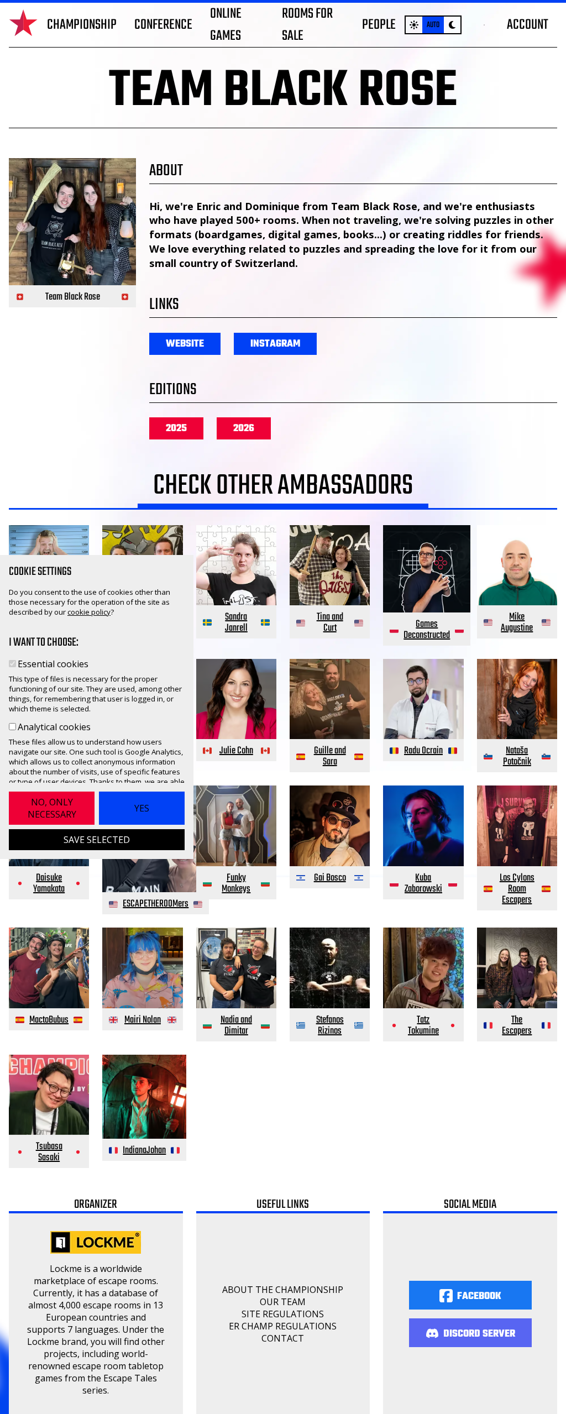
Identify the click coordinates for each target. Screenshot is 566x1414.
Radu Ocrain (423, 751)
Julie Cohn (236, 751)
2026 (243, 429)
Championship (82, 25)
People (379, 25)
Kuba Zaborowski (423, 883)
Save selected (97, 840)
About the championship (282, 1290)
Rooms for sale (307, 25)
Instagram (275, 344)
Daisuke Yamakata (49, 883)
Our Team (283, 1302)
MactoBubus (49, 1020)
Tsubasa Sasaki (49, 1152)
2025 (176, 429)
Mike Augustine (517, 622)
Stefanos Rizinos (330, 1025)
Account (527, 25)
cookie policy (89, 612)
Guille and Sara (330, 756)
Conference (163, 25)
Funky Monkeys (236, 883)
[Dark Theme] (452, 25)
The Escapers (517, 1025)
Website (185, 344)
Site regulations (283, 1314)
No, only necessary (52, 808)
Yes (141, 808)
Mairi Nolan (142, 1020)
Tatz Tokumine (423, 1025)
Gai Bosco (330, 878)
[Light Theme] (414, 25)
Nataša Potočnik (517, 756)
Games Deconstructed (426, 629)
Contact (282, 1338)
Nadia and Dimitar (236, 1025)
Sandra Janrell (236, 622)
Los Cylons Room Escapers (517, 889)
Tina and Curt (330, 622)
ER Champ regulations (283, 1326)
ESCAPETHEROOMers (155, 904)
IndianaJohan (144, 1151)
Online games (226, 25)
